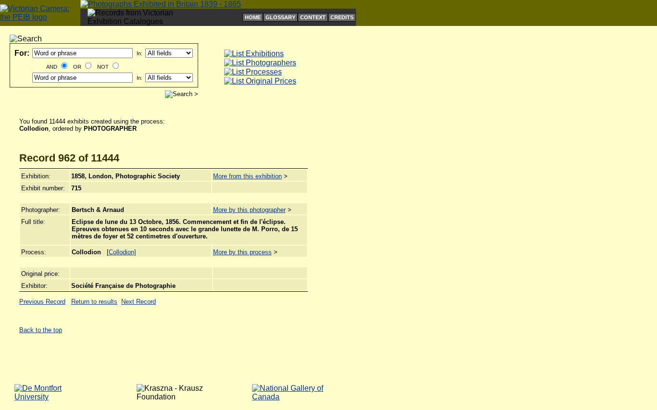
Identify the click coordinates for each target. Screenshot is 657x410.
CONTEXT (313, 17)
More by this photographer (249, 209)
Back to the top (40, 330)
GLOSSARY (280, 17)
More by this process (242, 252)
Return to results (94, 301)
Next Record (138, 301)
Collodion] (122, 252)
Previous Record (42, 301)
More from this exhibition (247, 176)
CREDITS (342, 17)
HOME (253, 17)
